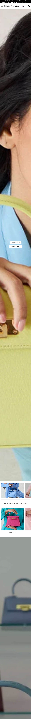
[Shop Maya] (12, 519)
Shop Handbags (15, 242)
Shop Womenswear (15, 246)
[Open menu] (2, 6)
